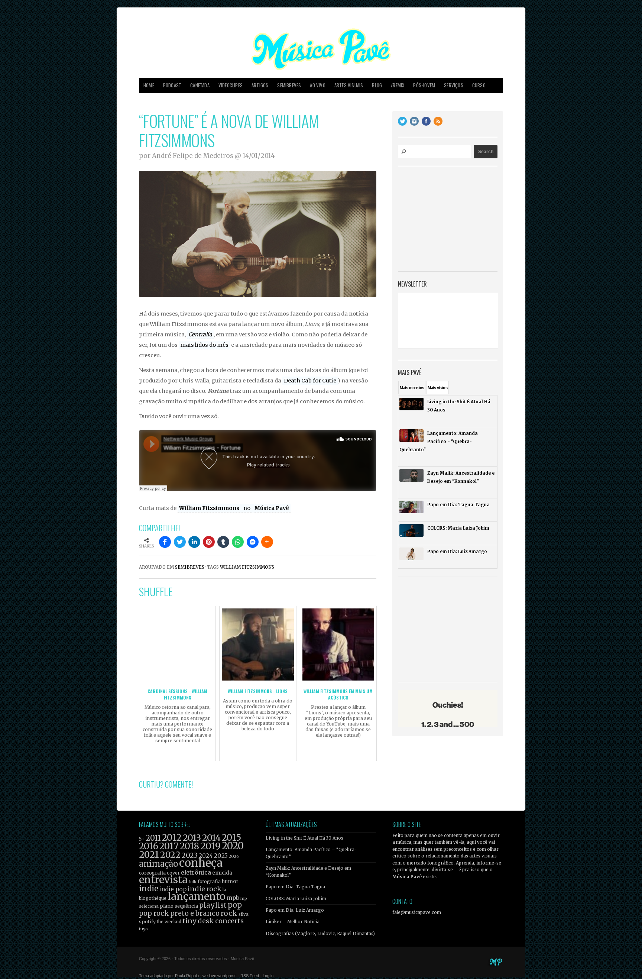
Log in (268, 975)
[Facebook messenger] (253, 542)
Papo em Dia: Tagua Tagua (295, 886)
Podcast (172, 85)
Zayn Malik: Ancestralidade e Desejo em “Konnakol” (308, 872)
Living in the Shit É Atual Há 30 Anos (304, 838)
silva (244, 914)
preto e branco (195, 913)
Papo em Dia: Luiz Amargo (295, 910)
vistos (437, 387)
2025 (221, 855)
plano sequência (179, 906)
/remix (397, 85)
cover (173, 873)
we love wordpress (219, 975)
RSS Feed (249, 975)
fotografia (209, 881)
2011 (153, 838)
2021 (149, 854)
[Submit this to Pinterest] (209, 542)
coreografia (152, 873)
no (247, 508)
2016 (148, 846)
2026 (234, 856)
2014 (211, 837)
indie (148, 889)
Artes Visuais (348, 85)
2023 (190, 855)
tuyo (143, 929)
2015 (231, 837)
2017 (169, 846)
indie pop (173, 889)
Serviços (453, 85)
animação (158, 864)
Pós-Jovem (424, 85)
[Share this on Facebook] (165, 542)
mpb (233, 897)
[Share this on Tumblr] (223, 542)
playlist (213, 905)
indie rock (204, 889)
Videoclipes (230, 85)
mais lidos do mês (204, 345)
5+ (142, 839)
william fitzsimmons (247, 567)
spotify (147, 921)
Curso (479, 85)
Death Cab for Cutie (310, 380)
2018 (189, 846)
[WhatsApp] (238, 542)
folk (192, 881)
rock (229, 913)
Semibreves (289, 85)
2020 (233, 846)
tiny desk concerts (213, 921)
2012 (172, 837)
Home (148, 85)
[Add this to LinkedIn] (194, 542)
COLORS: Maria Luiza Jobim (296, 898)
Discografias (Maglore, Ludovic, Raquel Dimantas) (320, 933)
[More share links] (267, 542)
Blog (377, 85)
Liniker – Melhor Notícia (293, 921)
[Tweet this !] (180, 542)
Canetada (200, 85)
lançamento (197, 896)
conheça (201, 863)
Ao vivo (317, 85)
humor (230, 881)
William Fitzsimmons (209, 508)
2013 (192, 837)
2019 (210, 846)
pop (235, 904)
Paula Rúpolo (187, 975)
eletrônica (196, 872)
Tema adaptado (153, 975)
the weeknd (169, 921)
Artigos (260, 85)
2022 (170, 855)
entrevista (163, 879)
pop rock (154, 913)
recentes (412, 387)
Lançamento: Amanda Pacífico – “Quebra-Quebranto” (311, 853)
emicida (222, 873)
